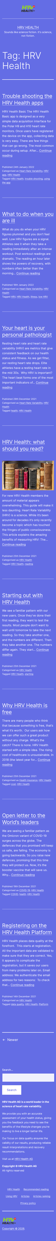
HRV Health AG (24, 1158)
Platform (43, 1004)
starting (29, 674)
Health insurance (28, 780)
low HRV (43, 296)
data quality (17, 1004)
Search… (7, 1069)
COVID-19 (24, 890)
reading (29, 563)
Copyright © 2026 (13, 1228)
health (14, 410)
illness (34, 296)
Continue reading (28, 273)
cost (13, 784)
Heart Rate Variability (31, 170)
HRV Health (28, 27)
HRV (13, 296)
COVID (14, 894)
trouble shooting (34, 178)
